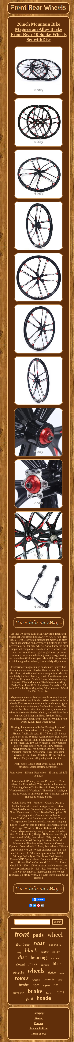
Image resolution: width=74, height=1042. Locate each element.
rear (39, 942)
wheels (36, 970)
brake (35, 991)
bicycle (18, 972)
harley (49, 993)
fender (24, 984)
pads (38, 935)
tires (60, 980)
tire (56, 985)
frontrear (23, 944)
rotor (62, 973)
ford (29, 998)
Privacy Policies (39, 1028)
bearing (39, 957)
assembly (55, 945)
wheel (55, 934)
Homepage (38, 1013)
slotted (20, 964)
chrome (45, 965)
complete (18, 992)
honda (44, 998)
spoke (54, 958)
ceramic (49, 979)
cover (56, 951)
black (31, 950)
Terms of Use (38, 1033)
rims (60, 992)
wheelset (36, 980)
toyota (46, 985)
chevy (19, 953)
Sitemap (38, 1018)
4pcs (36, 985)
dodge (52, 972)
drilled (45, 951)
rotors (22, 978)
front (21, 934)
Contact (38, 1023)
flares (32, 964)
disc (22, 957)
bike (57, 963)
